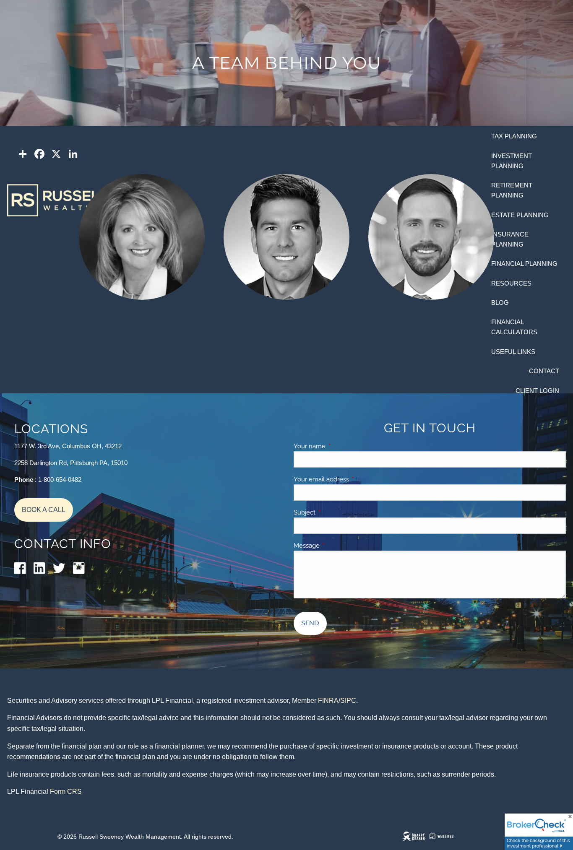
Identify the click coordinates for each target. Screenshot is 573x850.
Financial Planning (524, 263)
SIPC (348, 700)
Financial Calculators (514, 326)
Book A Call (43, 509)
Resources (511, 283)
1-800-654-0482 (59, 479)
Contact (544, 370)
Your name (338, 446)
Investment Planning (511, 160)
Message (336, 545)
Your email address (350, 479)
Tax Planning (514, 136)
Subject (333, 512)
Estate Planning (520, 214)
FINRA (328, 700)
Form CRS (66, 791)
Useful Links (513, 351)
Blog (500, 302)
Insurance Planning (510, 239)
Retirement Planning (511, 190)
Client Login (537, 390)
